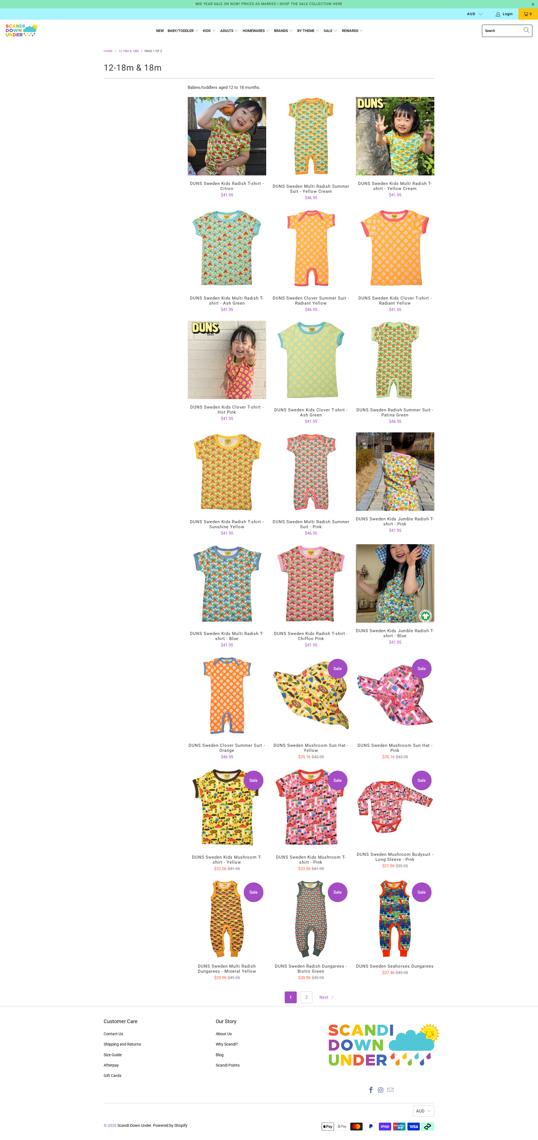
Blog (220, 1055)
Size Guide (113, 1055)
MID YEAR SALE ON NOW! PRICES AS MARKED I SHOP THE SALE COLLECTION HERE (269, 4)
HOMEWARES (254, 31)
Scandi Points (228, 1065)
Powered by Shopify (170, 1125)
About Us (224, 1034)
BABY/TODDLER (181, 31)
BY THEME (306, 31)
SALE (328, 31)
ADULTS (227, 31)
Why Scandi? (227, 1044)
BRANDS (281, 31)
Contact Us (113, 1034)
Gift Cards (112, 1075)
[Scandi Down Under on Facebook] (371, 1090)
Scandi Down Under (134, 1125)
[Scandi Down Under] (22, 31)
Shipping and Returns (122, 1044)
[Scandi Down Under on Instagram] (381, 1090)
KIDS (207, 31)
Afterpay (111, 1065)
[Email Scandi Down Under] (390, 1090)
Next (324, 997)
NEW (160, 31)
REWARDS (350, 31)
